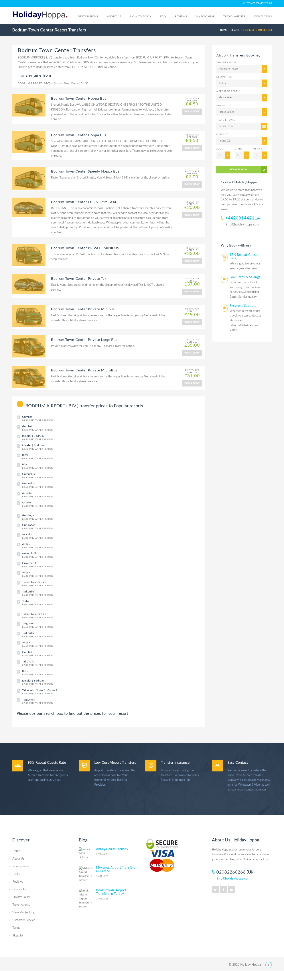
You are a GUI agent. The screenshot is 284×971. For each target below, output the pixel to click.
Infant (257, 149)
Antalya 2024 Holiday (112, 849)
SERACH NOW (238, 169)
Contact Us (19, 889)
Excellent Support (243, 305)
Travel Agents (21, 904)
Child (238, 149)
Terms (16, 927)
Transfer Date (225, 120)
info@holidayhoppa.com (242, 224)
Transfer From (226, 62)
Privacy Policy (21, 897)
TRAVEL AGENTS (234, 16)
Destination (224, 77)
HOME (223, 30)
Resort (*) (222, 106)
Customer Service (23, 920)
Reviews (17, 881)
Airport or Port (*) (228, 91)
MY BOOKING (205, 16)
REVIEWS (181, 16)
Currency (222, 134)
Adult (220, 149)
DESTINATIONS (88, 16)
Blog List (17, 935)
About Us (18, 858)
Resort (235, 30)
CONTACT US (263, 16)
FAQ (163, 16)
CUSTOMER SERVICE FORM (257, 3)
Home (16, 851)
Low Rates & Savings (245, 277)
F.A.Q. (16, 874)
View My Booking (23, 912)
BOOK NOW (192, 111)
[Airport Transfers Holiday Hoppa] (40, 15)
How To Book (20, 866)
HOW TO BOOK (140, 16)
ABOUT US (114, 16)
